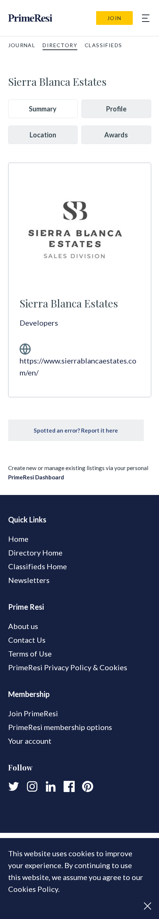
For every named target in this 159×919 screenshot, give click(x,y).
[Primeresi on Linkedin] (50, 786)
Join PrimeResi (33, 713)
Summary (43, 109)
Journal (21, 45)
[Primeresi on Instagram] (32, 786)
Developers (39, 322)
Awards (116, 135)
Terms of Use (30, 653)
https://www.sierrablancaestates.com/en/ (78, 366)
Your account (29, 740)
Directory (60, 45)
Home (18, 538)
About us (23, 626)
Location (43, 135)
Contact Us (26, 639)
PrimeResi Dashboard (36, 477)
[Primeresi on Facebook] (69, 786)
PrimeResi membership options (60, 727)
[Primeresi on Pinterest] (87, 786)
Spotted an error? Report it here (76, 430)
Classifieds (103, 45)
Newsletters (29, 580)
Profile (116, 109)
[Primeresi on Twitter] (13, 786)
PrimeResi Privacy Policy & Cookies (67, 667)
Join (114, 18)
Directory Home (35, 552)
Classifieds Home (37, 566)
